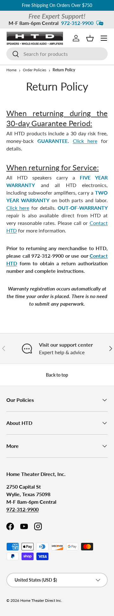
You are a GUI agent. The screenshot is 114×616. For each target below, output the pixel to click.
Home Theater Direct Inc (40, 600)
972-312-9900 (77, 23)
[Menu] (104, 38)
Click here (85, 141)
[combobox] (57, 53)
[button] (90, 38)
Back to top (57, 375)
